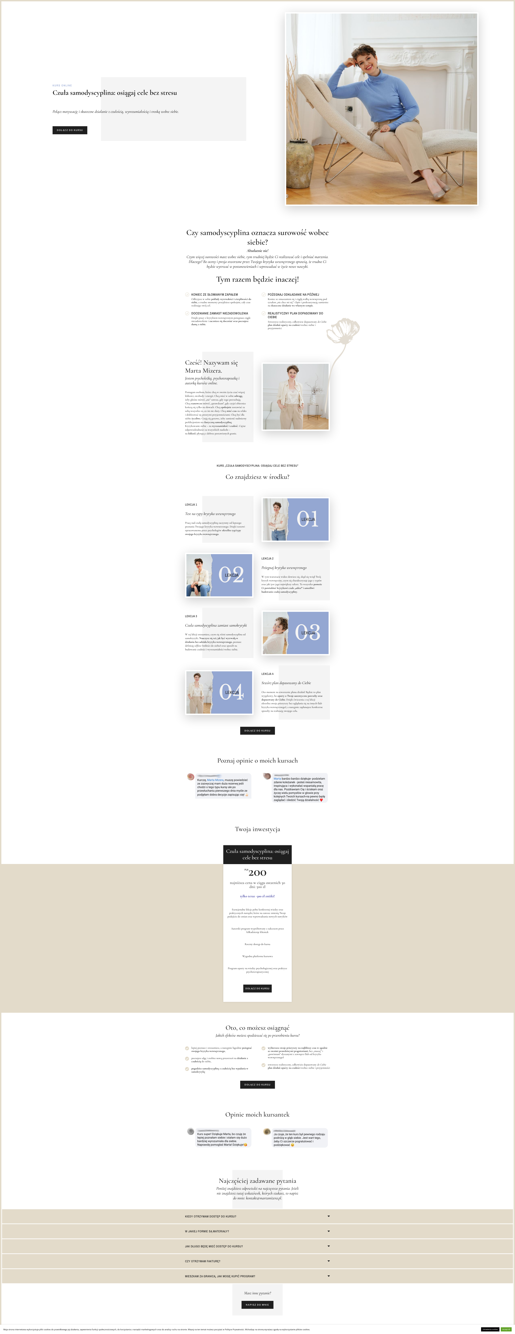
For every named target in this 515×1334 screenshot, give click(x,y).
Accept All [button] (506, 1329)
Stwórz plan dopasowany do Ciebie (286, 682)
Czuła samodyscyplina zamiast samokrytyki (216, 625)
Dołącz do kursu (257, 730)
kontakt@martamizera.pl (263, 1198)
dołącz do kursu (257, 1084)
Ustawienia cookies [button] (490, 1329)
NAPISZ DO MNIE (257, 1305)
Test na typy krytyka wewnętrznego (210, 513)
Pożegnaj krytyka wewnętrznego (284, 567)
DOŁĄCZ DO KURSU (70, 130)
